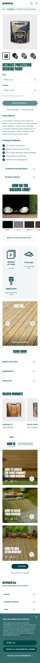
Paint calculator (13, 110)
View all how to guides (20, 573)
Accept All (11, 643)
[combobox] (20, 79)
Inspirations (25, 444)
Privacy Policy (24, 635)
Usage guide (20, 352)
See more (21, 566)
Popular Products (11, 602)
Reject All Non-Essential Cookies (20, 649)
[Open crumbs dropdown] (3, 9)
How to (11, 444)
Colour (5, 85)
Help (6, 609)
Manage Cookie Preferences (19, 656)
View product (8, 427)
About (6, 594)
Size (4, 75)
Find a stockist (27, 110)
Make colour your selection (19, 238)
